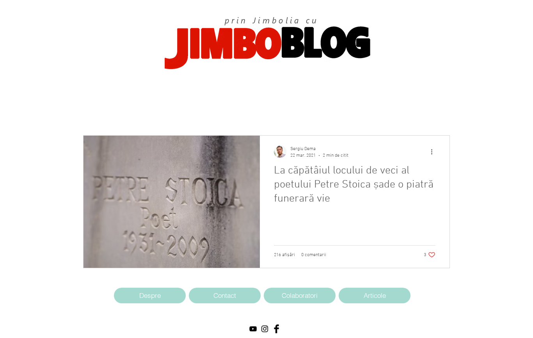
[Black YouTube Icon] (253, 328)
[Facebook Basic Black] (276, 328)
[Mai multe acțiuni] (434, 151)
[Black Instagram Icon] (264, 328)
